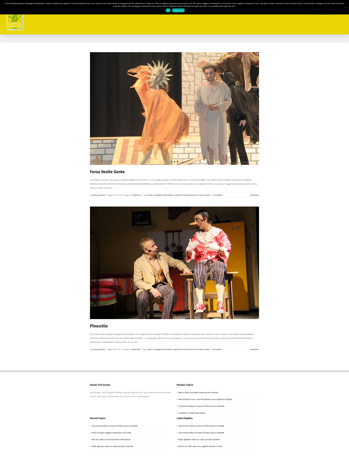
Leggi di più (178, 10)
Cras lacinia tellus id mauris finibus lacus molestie (201, 406)
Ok (168, 10)
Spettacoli (137, 195)
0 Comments (217, 195)
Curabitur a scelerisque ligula (191, 413)
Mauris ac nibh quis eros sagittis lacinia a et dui (200, 446)
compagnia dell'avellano (164, 195)
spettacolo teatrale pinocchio (187, 195)
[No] (345, 7)
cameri (150, 195)
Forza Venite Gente (107, 171)
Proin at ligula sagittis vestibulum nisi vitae (111, 432)
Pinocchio (99, 326)
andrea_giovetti (98, 195)
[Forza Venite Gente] (174, 108)
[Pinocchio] (174, 263)
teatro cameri (205, 195)
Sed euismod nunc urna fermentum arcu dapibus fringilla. (205, 399)
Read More (254, 195)
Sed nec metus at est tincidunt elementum (111, 439)
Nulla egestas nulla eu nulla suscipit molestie (112, 446)
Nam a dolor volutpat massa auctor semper (198, 392)
